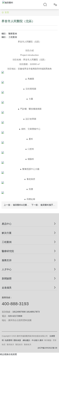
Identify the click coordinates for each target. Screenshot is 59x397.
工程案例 (12, 37)
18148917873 (33, 312)
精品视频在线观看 (8, 354)
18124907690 (19, 312)
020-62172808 (15, 316)
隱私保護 (17, 340)
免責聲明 (8, 340)
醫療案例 (12, 33)
